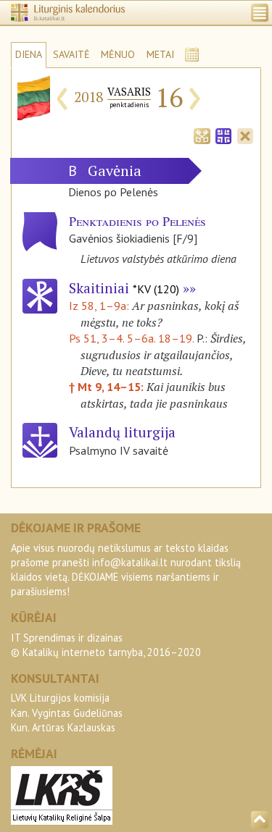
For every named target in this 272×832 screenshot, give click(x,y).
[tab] (201, 134)
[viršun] (259, 819)
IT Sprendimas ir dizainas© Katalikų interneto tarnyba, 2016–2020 (106, 645)
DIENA (28, 54)
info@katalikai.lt (130, 562)
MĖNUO (118, 54)
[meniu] (259, 13)
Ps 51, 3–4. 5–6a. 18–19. (131, 338)
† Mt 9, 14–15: (108, 386)
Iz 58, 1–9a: (100, 305)
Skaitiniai (124, 288)
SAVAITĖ (71, 54)
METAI (160, 54)
